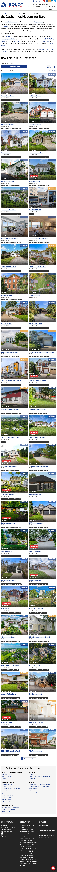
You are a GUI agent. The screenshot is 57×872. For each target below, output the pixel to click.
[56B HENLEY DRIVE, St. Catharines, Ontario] (42, 482)
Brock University (33, 790)
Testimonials (51, 9)
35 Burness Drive (35, 551)
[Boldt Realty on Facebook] (47, 1)
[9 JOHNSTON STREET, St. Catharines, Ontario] (14, 482)
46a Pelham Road (7, 96)
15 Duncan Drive (6, 324)
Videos (54, 7)
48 (54, 70)
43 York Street (6, 153)
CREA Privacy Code (15, 870)
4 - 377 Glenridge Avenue (10, 409)
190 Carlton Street (35, 694)
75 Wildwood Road (35, 751)
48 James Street (35, 210)
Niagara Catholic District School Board (39, 786)
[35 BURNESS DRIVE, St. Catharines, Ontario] (42, 539)
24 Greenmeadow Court (37, 409)
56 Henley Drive (34, 295)
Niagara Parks (5, 794)
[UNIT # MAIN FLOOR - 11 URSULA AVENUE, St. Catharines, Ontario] (42, 340)
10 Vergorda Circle (35, 324)
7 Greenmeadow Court (9, 466)
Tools (38, 7)
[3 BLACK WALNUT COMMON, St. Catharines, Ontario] (42, 368)
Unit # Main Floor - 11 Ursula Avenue (41, 352)
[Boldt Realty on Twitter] (55, 1)
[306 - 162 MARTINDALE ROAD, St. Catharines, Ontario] (14, 739)
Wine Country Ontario (7, 795)
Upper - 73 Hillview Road (37, 267)
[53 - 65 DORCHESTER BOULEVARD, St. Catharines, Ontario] (42, 625)
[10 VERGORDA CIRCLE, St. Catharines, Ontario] (42, 311)
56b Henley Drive (35, 495)
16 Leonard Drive (35, 580)
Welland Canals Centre (8, 39)
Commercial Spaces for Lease (47, 830)
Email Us (6, 834)
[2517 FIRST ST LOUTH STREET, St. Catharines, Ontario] (14, 425)
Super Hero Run (6, 811)
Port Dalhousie (8, 37)
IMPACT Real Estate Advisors (46, 835)
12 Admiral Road (34, 181)
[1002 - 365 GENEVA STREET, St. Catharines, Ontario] (14, 653)
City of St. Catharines (10, 22)
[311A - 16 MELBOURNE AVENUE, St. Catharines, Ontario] (14, 368)
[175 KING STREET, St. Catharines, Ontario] (14, 283)
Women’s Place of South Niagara (10, 807)
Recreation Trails (6, 776)
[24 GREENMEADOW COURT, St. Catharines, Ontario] (42, 397)
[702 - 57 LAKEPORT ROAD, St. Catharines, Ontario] (14, 226)
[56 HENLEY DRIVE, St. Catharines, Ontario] (42, 283)
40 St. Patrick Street (8, 637)
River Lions (5, 790)
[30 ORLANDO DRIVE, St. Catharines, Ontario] (14, 710)
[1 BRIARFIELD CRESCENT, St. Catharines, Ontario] (14, 568)
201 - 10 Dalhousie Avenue (38, 238)
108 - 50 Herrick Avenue (9, 352)
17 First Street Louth (36, 523)
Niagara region (38, 22)
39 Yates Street (34, 665)
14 (32, 758)
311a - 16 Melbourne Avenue (11, 381)
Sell (54, 4)
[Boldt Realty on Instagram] (49, 1)
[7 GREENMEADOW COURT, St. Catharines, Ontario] (14, 454)
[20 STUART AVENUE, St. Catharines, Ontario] (42, 83)
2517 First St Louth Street (10, 438)
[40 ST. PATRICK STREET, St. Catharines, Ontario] (14, 625)
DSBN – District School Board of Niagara (39, 784)
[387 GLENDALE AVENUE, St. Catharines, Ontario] (42, 710)
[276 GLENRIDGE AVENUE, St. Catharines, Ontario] (42, 425)
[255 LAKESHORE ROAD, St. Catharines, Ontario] (42, 140)
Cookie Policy (23, 870)
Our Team (30, 7)
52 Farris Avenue (35, 124)
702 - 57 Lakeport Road (9, 238)
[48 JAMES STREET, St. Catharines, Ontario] (42, 197)
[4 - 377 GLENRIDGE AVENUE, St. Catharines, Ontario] (14, 397)
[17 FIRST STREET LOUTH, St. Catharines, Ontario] (42, 511)
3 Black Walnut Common (37, 381)
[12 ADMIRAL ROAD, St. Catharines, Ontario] (42, 169)
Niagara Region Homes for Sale (13, 13)
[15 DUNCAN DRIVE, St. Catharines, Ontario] (14, 311)
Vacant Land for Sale (44, 828)
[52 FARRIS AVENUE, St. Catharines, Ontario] (42, 112)
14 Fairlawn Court (7, 124)
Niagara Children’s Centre (8, 809)
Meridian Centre (6, 786)
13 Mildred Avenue (7, 181)
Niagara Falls (5, 26)
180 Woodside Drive (8, 523)
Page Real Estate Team (45, 837)
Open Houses (43, 4)
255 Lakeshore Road (36, 153)
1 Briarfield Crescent (8, 580)
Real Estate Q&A (43, 825)
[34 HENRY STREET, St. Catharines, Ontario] (14, 539)
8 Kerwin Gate (6, 608)
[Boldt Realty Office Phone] (37, 1)
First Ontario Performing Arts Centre (11, 788)
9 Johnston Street (7, 495)
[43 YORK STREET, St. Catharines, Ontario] (14, 140)
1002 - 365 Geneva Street (10, 665)
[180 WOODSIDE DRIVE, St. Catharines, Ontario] (14, 511)
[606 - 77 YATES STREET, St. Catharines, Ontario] (14, 197)
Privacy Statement (31, 870)
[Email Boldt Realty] (40, 1)
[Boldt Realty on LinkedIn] (52, 1)
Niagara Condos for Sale (45, 833)
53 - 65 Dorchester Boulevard (39, 637)
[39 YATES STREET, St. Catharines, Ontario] (42, 653)
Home (2, 13)
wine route (17, 41)
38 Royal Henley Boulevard (38, 466)
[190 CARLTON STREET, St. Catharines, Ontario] (42, 682)
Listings (35, 4)
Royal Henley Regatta (7, 799)
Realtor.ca (31, 774)
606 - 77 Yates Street (8, 210)
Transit (4, 778)
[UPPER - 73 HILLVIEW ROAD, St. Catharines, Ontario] (42, 254)
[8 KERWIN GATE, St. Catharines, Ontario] (14, 596)
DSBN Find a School (34, 788)
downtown (45, 41)
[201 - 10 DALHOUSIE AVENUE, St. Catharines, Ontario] (42, 226)
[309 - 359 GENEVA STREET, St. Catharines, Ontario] (42, 596)
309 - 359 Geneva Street (37, 608)
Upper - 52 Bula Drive (8, 694)
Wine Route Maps (6, 797)
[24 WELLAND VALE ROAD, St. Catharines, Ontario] (14, 254)
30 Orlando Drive (7, 722)
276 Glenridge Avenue (37, 438)
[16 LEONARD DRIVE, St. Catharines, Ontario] (42, 568)
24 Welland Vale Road (8, 267)
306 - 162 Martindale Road (10, 751)
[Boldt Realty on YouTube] (44, 1)
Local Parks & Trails (7, 784)
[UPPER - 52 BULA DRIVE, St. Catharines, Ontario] (14, 682)
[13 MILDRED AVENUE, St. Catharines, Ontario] (14, 169)
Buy (50, 4)
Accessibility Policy (9, 836)
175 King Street (6, 295)
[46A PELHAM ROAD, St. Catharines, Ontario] (14, 83)
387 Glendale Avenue (36, 722)
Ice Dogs (4, 792)
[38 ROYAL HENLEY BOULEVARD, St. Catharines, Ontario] (42, 454)
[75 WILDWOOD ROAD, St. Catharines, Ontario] (42, 739)
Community (46, 7)
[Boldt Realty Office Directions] (34, 1)
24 (52, 70)
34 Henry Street (6, 551)
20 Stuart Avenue (35, 96)
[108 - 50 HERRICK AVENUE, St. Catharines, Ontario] (14, 340)
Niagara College (33, 792)
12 (49, 70)
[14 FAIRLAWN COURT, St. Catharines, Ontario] (14, 112)
